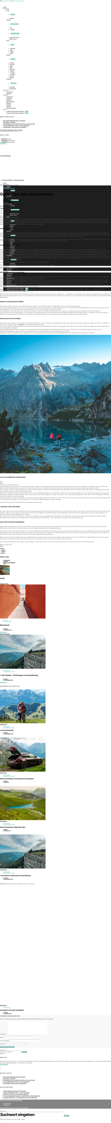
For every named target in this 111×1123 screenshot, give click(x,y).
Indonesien (12, 48)
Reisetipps (9, 100)
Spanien (12, 77)
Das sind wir (10, 91)
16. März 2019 (6, 830)
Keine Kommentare (8, 201)
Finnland (12, 62)
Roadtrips (9, 104)
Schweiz (12, 75)
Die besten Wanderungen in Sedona (14, 120)
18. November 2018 (8, 680)
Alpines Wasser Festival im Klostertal (14, 1091)
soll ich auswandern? (9, 562)
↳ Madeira (12, 74)
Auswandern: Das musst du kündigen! (14, 127)
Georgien (12, 64)
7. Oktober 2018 (7, 630)
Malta (11, 67)
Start (5, 7)
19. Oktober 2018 (7, 200)
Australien (12, 87)
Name (2, 1037)
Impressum (6, 1105)
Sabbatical (9, 98)
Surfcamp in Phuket (9, 122)
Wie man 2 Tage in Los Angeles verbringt (16, 1094)
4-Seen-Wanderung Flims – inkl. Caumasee (16, 125)
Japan (11, 50)
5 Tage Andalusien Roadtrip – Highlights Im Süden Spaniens (21, 1096)
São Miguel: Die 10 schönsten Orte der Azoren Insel (19, 124)
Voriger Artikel (4, 583)
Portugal (12, 71)
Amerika (9, 20)
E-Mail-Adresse (4, 1040)
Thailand (12, 51)
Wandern (9, 103)
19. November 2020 (8, 733)
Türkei (11, 53)
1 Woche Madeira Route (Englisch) (17, 113)
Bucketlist (9, 93)
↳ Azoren (12, 72)
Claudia (5, 199)
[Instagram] (0, 1068)
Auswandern (10, 96)
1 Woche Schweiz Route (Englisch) (17, 111)
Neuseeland (13, 88)
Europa (8, 55)
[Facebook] (0, 293)
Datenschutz (7, 1103)
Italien (11, 66)
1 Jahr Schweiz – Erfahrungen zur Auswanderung (15, 875)
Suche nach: (3, 1050)
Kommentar (3, 1034)
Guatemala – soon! (14, 37)
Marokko (12, 18)
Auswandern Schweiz (9, 188)
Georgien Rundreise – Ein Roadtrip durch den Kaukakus (20, 1097)
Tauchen (9, 106)
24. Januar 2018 (7, 1013)
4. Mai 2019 (6, 782)
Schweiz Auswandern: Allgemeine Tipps (12, 827)
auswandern (6, 560)
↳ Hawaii (12, 29)
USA (11, 27)
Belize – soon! (13, 39)
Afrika (8, 10)
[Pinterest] (0, 1069)
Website (2, 1043)
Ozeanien (9, 79)
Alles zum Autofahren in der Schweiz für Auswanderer (17, 778)
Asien (8, 40)
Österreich (12, 69)
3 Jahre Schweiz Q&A (6, 730)
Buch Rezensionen (11, 108)
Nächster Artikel (5, 634)
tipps (4, 563)
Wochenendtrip (10, 101)
